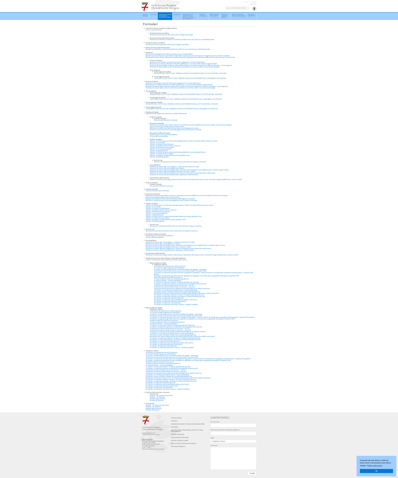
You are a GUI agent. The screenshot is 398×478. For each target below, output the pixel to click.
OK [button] (376, 471)
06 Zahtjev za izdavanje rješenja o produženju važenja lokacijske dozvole (179, 297)
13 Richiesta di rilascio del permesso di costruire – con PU (174, 285)
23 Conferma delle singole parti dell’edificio (169, 268)
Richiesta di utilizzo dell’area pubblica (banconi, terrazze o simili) (172, 171)
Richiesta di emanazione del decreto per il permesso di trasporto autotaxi (180, 162)
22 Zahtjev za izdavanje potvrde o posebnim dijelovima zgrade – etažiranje (180, 269)
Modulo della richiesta (158, 399)
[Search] (249, 8)
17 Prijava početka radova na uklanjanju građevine (171, 279)
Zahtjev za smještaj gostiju (159, 157)
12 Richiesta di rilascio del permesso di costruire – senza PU (174, 287)
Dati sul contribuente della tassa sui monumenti (167, 127)
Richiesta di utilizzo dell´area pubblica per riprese (167, 168)
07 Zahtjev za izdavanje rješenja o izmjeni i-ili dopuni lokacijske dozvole (179, 295)
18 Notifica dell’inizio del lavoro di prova (168, 277)
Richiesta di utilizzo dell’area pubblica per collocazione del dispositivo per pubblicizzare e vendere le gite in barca (189, 170)
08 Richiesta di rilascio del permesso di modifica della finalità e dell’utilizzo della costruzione (186, 293)
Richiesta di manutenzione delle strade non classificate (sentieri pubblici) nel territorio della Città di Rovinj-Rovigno (191, 125)
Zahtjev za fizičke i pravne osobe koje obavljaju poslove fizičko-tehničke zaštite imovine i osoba (183, 141)
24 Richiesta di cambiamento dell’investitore (170, 266)
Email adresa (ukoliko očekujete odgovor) (224, 430)
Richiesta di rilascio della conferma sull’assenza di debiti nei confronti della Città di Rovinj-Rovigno (185, 67)
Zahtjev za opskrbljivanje (158, 151)
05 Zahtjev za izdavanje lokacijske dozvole (169, 298)
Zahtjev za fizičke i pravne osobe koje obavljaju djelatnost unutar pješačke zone (178, 152)
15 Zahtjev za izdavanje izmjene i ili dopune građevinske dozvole (176, 282)
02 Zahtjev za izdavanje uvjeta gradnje (167, 303)
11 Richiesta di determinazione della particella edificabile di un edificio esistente (182, 289)
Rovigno (153, 15)
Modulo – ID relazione (157, 397)
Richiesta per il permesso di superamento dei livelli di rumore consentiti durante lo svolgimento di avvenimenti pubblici (188, 56)
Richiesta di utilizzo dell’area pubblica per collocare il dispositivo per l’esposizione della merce (182, 173)
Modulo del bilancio (157, 400)
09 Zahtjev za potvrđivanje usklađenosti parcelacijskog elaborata (177, 292)
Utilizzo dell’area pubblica (159, 136)
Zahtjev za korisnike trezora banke (162, 147)
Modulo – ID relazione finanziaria (161, 396)
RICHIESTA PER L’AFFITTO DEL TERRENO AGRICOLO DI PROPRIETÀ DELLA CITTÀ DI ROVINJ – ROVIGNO (190, 73)
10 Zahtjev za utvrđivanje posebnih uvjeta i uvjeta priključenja (175, 290)
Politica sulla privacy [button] (374, 466)
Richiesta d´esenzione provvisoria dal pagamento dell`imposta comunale (175, 130)
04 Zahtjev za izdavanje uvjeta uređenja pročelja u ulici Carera (175, 300)
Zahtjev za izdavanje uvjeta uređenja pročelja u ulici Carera (166, 260)
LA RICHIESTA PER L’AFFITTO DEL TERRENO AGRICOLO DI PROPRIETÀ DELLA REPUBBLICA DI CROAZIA (190, 78)
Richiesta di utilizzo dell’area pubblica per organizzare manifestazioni (174, 175)
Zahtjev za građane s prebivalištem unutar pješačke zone (170, 155)
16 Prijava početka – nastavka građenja (167, 281)
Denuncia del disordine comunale (165, 120)
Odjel (212, 438)
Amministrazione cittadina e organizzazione (165, 16)
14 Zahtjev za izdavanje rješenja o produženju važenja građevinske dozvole (180, 284)
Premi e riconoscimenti (154, 30)
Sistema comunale (203, 15)
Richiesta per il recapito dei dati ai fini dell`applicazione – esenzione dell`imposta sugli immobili (183, 64)
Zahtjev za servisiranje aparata (161, 149)
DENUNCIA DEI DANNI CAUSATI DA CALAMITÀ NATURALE (166, 114)
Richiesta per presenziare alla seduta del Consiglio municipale (171, 35)
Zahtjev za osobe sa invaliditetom (162, 144)
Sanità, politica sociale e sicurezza (239, 15)
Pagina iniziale (145, 15)
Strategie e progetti (251, 15)
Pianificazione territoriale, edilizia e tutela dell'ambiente (188, 17)
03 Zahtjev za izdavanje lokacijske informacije (170, 301)
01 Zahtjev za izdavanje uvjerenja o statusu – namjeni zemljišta (176, 304)
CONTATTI (253, 4)
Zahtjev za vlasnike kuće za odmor (162, 154)
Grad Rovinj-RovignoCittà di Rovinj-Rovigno (165, 7)
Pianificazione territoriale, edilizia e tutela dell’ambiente (187, 430)
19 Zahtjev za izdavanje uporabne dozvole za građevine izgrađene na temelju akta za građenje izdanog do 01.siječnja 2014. (196, 276)
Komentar (214, 445)
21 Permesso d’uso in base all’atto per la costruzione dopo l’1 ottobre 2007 (180, 271)
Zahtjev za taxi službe (157, 143)
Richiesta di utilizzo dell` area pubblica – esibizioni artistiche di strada (174, 167)
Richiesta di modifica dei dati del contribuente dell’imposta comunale (174, 128)
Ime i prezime (215, 422)
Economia (177, 15)
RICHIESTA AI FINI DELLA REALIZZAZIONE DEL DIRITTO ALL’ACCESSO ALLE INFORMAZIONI (182, 40)
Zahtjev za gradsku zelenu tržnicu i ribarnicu (165, 146)
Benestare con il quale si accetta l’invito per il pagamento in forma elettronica (177, 62)
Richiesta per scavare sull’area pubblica (163, 135)
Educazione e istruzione (214, 15)
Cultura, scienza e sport (224, 16)
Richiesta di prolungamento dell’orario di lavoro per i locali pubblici (169, 54)
